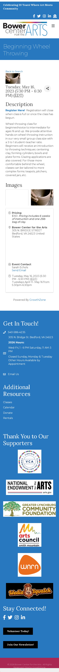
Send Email (19, 270)
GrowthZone (37, 299)
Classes (7, 402)
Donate (8, 412)
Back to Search (14, 71)
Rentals (8, 418)
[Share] (47, 88)
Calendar (9, 407)
